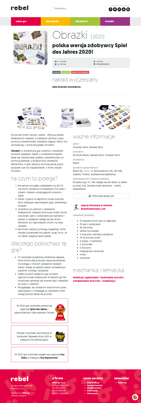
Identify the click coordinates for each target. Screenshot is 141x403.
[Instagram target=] (119, 9)
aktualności (81, 21)
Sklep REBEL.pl (93, 382)
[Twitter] (115, 9)
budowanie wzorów (112, 277)
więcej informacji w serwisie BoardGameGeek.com (96, 207)
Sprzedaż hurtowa (94, 385)
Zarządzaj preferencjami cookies (135, 396)
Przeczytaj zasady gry (103, 195)
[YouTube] (124, 9)
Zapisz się (122, 382)
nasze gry (21, 21)
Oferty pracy (92, 393)
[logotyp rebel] (21, 7)
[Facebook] (110, 9)
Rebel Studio (92, 390)
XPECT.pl (25, 393)
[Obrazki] (29, 48)
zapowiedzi (52, 21)
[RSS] (128, 9)
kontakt (109, 21)
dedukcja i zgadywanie (86, 277)
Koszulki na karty (94, 388)
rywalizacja (108, 281)
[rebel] (21, 380)
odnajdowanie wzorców (86, 281)
